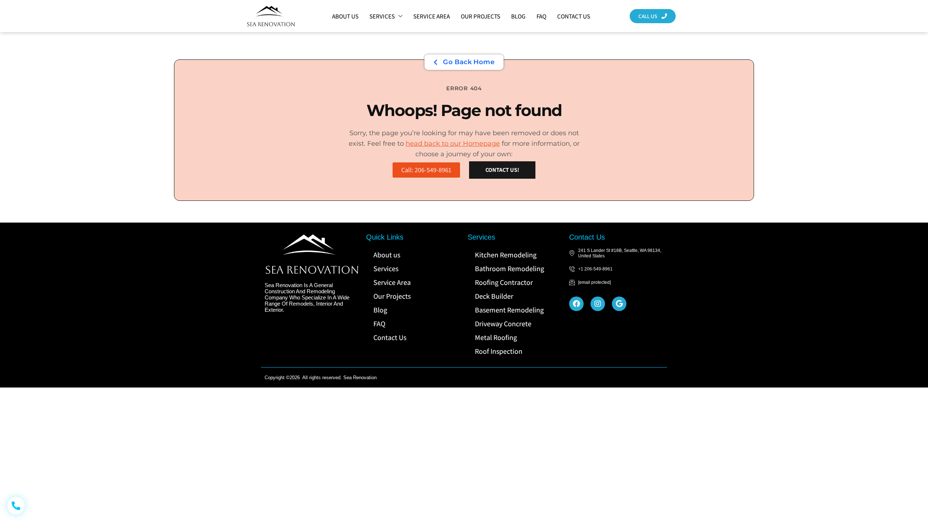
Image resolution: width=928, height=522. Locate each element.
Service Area (431, 16)
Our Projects (480, 16)
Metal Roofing (496, 337)
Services (382, 16)
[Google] (619, 304)
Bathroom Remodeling (509, 268)
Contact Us (573, 16)
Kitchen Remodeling (505, 255)
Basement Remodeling (509, 310)
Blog (518, 16)
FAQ (541, 16)
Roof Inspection (498, 351)
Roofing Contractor (504, 282)
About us (345, 16)
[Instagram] (598, 304)
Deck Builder (494, 296)
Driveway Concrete (503, 323)
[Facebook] (576, 304)
